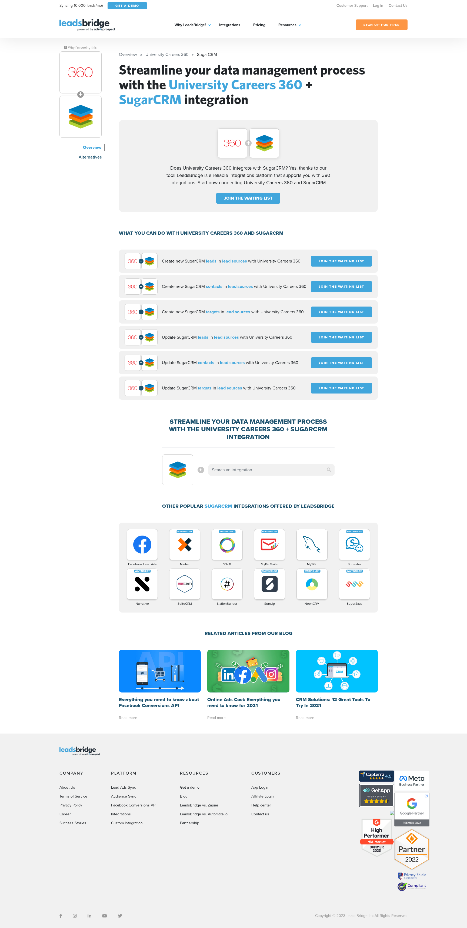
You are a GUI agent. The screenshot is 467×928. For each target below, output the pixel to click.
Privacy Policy (70, 805)
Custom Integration (127, 823)
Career (65, 814)
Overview (92, 147)
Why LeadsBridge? (190, 25)
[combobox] (271, 470)
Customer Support (352, 5)
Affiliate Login (262, 796)
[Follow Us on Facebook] (60, 916)
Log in (378, 5)
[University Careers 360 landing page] (80, 72)
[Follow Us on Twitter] (120, 916)
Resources (287, 25)
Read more (128, 718)
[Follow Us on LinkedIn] (89, 916)
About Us (67, 787)
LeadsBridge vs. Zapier (199, 805)
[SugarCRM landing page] (80, 117)
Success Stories (72, 823)
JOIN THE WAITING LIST (248, 198)
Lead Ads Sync (123, 787)
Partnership (189, 823)
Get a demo (189, 787)
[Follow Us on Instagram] (75, 916)
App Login (259, 787)
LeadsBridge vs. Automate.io (204, 814)
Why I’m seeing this (82, 47)
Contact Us (398, 5)
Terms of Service (73, 796)
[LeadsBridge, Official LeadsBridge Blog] (87, 24)
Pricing (259, 25)
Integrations (229, 25)
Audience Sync (123, 796)
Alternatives (90, 157)
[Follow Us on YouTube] (104, 916)
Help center (261, 805)
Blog (184, 796)
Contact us (260, 814)
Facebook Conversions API (133, 805)
